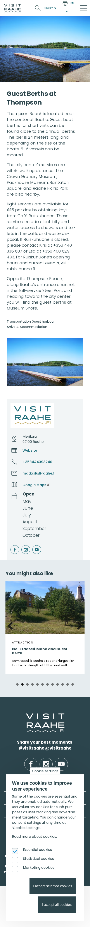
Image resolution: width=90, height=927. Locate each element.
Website (29, 450)
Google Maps (34, 484)
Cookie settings (45, 771)
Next (78, 625)
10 (62, 684)
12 (72, 684)
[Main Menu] (83, 8)
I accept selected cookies (52, 886)
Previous (12, 625)
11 (67, 684)
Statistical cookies (38, 858)
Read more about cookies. (34, 836)
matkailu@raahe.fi (38, 473)
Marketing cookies (38, 867)
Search (49, 8)
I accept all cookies (57, 904)
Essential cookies (37, 849)
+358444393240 (37, 461)
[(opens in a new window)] (45, 362)
